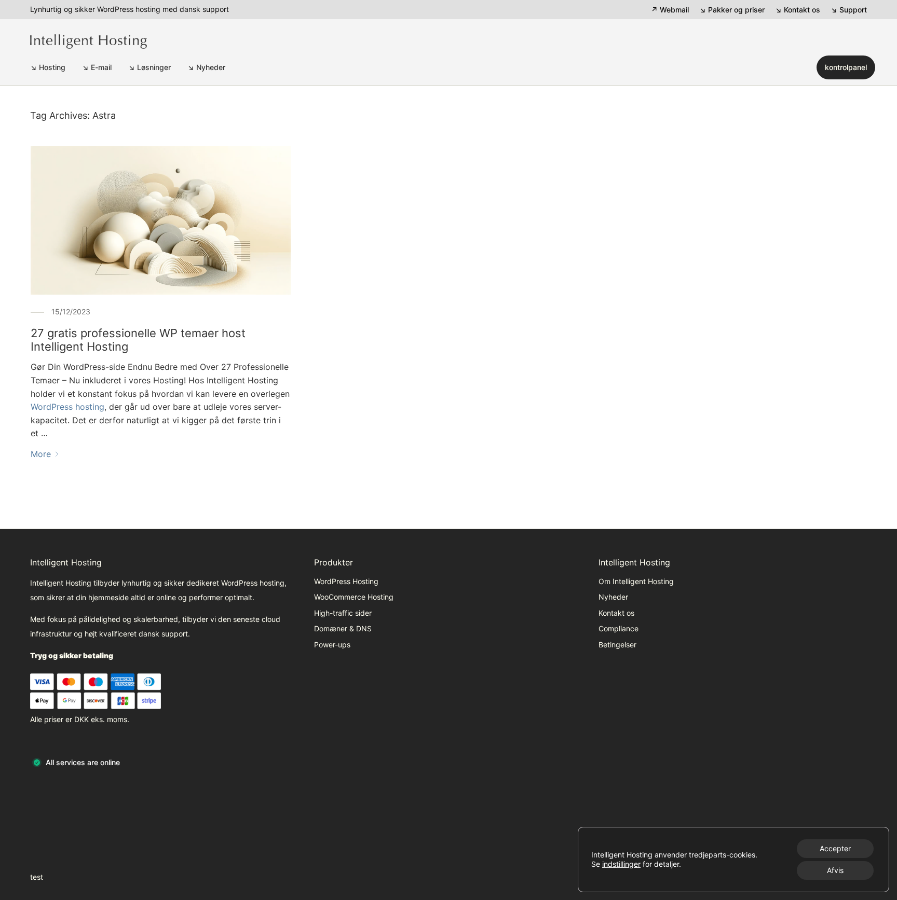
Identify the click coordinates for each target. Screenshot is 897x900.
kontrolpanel (846, 67)
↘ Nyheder (206, 67)
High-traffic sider (343, 612)
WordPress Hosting (346, 581)
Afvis (835, 870)
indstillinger (621, 864)
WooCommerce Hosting (353, 596)
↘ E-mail (97, 67)
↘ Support (849, 9)
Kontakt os (616, 612)
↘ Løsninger (149, 67)
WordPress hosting (67, 406)
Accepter (835, 848)
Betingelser (617, 644)
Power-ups (332, 644)
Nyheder (613, 596)
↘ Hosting (47, 67)
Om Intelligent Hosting (636, 581)
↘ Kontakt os (797, 9)
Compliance (618, 628)
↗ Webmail (670, 9)
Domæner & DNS (343, 628)
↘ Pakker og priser (732, 9)
